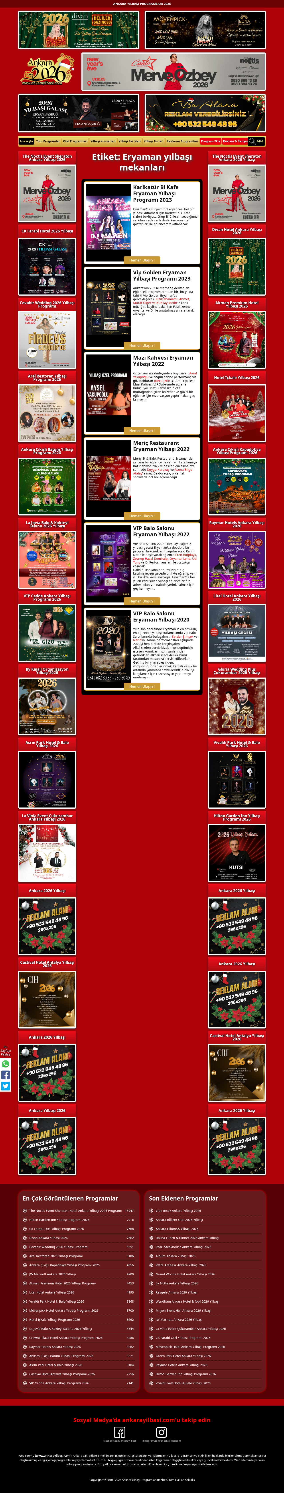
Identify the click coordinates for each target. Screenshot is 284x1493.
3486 (130, 1338)
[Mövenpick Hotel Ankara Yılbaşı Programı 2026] (205, 29)
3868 (130, 1301)
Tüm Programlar (48, 141)
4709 (130, 1274)
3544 (130, 1328)
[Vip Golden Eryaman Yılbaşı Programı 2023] (108, 307)
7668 (130, 1229)
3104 (130, 1365)
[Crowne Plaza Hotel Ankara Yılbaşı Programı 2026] (78, 112)
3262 (130, 1347)
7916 (130, 1220)
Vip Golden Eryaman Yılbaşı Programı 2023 (162, 275)
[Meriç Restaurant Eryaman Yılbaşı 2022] (108, 478)
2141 (130, 1383)
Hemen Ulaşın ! (142, 260)
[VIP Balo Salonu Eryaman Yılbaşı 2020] (108, 648)
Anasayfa (26, 141)
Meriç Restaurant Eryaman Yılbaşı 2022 (161, 446)
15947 (129, 1210)
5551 (130, 1247)
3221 (130, 1356)
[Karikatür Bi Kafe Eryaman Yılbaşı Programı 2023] (108, 222)
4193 (130, 1292)
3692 (130, 1319)
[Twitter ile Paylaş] (5, 1086)
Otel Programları (75, 141)
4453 (130, 1283)
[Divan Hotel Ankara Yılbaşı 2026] (78, 29)
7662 (130, 1238)
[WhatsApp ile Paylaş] (5, 1063)
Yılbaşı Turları (154, 141)
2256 (130, 1374)
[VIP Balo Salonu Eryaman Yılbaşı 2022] (108, 563)
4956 (130, 1265)
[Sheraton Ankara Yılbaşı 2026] (174, 71)
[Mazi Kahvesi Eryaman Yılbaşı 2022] (108, 392)
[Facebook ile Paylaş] (5, 1075)
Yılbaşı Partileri (130, 141)
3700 (130, 1310)
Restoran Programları (182, 141)
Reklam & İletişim (236, 141)
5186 (130, 1256)
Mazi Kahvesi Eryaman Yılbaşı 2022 (163, 361)
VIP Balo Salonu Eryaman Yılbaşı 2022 (161, 531)
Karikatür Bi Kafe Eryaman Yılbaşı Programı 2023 (156, 193)
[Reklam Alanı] (205, 112)
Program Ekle (210, 141)
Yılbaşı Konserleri (103, 141)
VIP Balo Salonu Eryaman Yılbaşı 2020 (161, 616)
